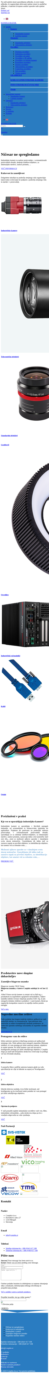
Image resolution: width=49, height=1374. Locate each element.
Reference (9, 107)
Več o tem (5, 1009)
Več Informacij (9, 169)
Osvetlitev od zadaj (22, 56)
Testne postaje (20, 73)
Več (3, 1073)
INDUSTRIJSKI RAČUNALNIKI (24, 85)
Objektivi (14, 38)
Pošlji (4, 1309)
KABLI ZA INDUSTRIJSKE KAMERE (27, 80)
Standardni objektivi (22, 43)
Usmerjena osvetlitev (23, 69)
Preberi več (5, 10)
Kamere (13, 29)
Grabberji (5, 445)
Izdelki (8, 27)
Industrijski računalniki (10, 656)
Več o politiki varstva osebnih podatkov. (16, 1292)
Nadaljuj (4, 132)
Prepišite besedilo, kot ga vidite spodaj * (16, 1297)
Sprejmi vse (5, 13)
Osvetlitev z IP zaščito (23, 58)
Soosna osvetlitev (21, 65)
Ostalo (13, 89)
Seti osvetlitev (20, 71)
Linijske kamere (21, 36)
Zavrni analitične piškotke (16, 8)
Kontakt (9, 113)
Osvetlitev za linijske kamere (26, 60)
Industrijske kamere (13, 94)
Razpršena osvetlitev (23, 62)
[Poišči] (24, 126)
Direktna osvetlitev (22, 52)
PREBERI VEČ (7, 861)
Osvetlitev (14, 47)
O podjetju (10, 111)
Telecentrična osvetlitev (24, 67)
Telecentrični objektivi (23, 45)
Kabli (3, 706)
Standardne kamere (22, 34)
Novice (8, 109)
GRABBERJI (16, 75)
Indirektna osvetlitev (22, 54)
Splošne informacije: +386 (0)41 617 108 (21, 1248)
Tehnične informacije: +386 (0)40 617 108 (22, 1251)
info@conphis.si (12, 1235)
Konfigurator (9, 23)
